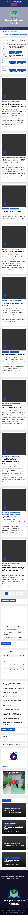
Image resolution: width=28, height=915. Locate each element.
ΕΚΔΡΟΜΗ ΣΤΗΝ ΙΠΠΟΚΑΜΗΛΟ (13, 355)
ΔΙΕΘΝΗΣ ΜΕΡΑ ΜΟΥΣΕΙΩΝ (11, 408)
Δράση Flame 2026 (9, 517)
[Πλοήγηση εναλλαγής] (14, 28)
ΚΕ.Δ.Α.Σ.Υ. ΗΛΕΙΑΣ (8, 696)
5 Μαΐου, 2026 (7, 572)
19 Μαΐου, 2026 (7, 410)
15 (17, 593)
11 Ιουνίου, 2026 (7, 214)
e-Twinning (5, 157)
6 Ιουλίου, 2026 (7, 109)
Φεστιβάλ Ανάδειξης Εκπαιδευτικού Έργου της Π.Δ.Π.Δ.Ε (11, 461)
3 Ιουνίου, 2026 (7, 357)
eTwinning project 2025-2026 (13, 160)
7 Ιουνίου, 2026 (7, 308)
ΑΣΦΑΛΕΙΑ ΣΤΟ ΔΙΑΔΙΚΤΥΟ (11, 718)
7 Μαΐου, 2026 (7, 519)
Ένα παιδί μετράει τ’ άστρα (16, 63)
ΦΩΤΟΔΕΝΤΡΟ (7, 705)
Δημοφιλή (13, 40)
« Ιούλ (13, 675)
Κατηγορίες (6, 736)
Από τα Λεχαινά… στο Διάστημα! (17, 71)
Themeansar (22, 912)
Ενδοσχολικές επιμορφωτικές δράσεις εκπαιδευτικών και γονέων (16, 47)
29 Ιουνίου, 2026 (8, 162)
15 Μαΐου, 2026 (7, 466)
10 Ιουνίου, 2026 (8, 254)
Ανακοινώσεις (13, 44)
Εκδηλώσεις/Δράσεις (21, 44)
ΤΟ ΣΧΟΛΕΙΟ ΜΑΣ (15, 514)
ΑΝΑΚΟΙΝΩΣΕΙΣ (13, 31)
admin (15, 109)
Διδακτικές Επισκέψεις (7, 300)
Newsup (15, 912)
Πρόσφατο (5, 40)
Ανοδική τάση (22, 40)
